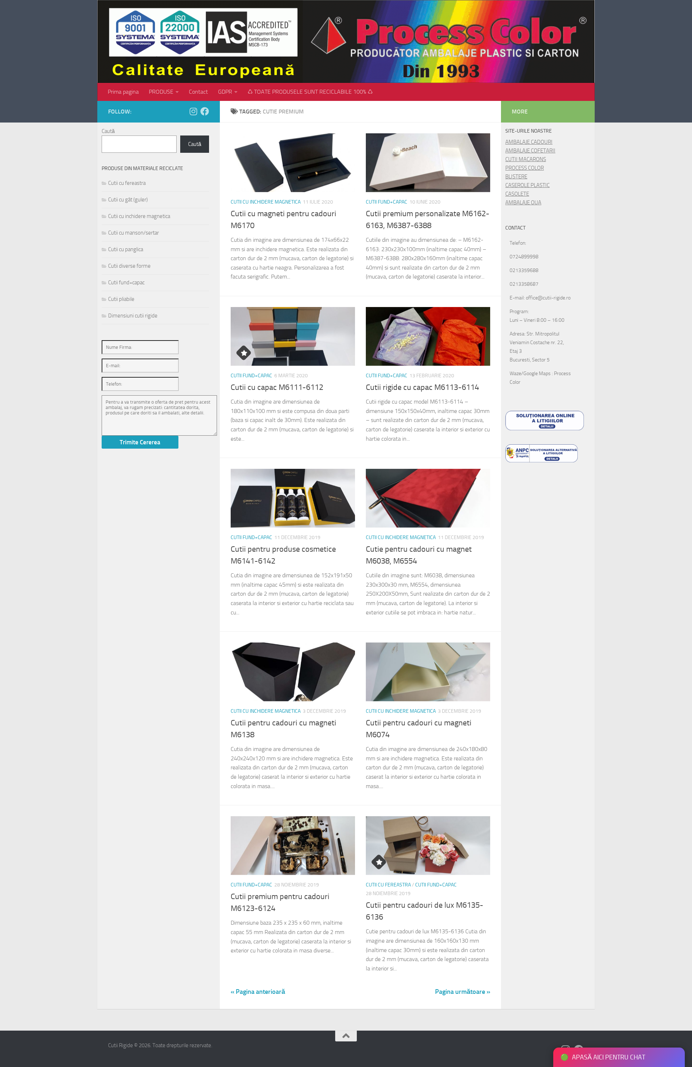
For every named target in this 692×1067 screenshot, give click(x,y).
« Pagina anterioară (258, 992)
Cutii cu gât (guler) (128, 199)
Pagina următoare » (462, 992)
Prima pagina (123, 91)
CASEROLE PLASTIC (527, 185)
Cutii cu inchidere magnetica (266, 202)
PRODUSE (161, 91)
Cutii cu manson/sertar (133, 233)
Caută (108, 131)
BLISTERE (516, 176)
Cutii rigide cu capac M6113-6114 (422, 387)
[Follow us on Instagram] (193, 111)
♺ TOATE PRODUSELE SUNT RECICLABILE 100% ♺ (310, 91)
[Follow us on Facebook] (204, 111)
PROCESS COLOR (524, 168)
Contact (198, 91)
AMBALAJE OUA (523, 202)
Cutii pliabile (121, 299)
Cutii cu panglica (125, 249)
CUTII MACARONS (525, 159)
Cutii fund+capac (386, 202)
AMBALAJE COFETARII (530, 150)
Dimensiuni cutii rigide (133, 315)
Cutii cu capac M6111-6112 (277, 387)
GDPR (225, 91)
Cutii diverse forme (129, 266)
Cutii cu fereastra (388, 885)
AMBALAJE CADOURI (529, 142)
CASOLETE (517, 194)
